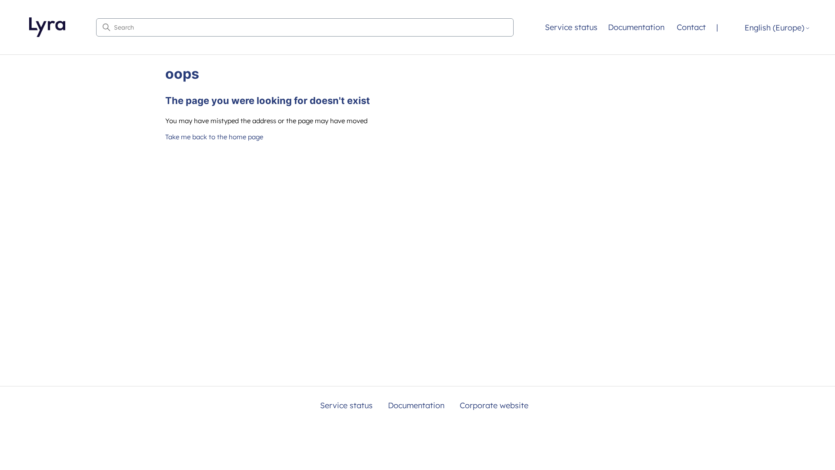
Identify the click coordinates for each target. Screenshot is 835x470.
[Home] (47, 27)
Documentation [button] (636, 27)
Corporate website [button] (494, 405)
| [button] (717, 27)
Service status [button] (571, 27)
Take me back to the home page (214, 137)
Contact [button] (691, 27)
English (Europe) (774, 28)
